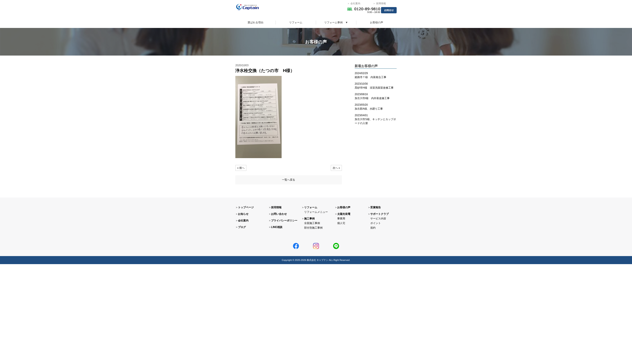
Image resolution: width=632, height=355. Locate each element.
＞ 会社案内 (353, 3)
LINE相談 (276, 227)
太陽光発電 (343, 214)
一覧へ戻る (288, 179)
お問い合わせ (279, 214)
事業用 (341, 218)
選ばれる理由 (255, 22)
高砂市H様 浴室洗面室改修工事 (374, 87)
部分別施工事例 (313, 227)
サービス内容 (378, 218)
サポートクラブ (379, 214)
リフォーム (295, 22)
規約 (373, 227)
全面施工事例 (312, 223)
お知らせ (243, 214)
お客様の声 (376, 22)
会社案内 (243, 220)
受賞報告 (375, 207)
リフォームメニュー (316, 212)
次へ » (336, 167)
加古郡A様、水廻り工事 (369, 108)
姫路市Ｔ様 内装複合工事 (370, 77)
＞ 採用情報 (379, 3)
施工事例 (309, 218)
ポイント (375, 223)
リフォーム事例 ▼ (336, 22)
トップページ (246, 207)
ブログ (242, 227)
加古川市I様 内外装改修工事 (372, 98)
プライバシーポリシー (284, 220)
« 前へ (241, 167)
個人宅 (341, 223)
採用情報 (276, 207)
